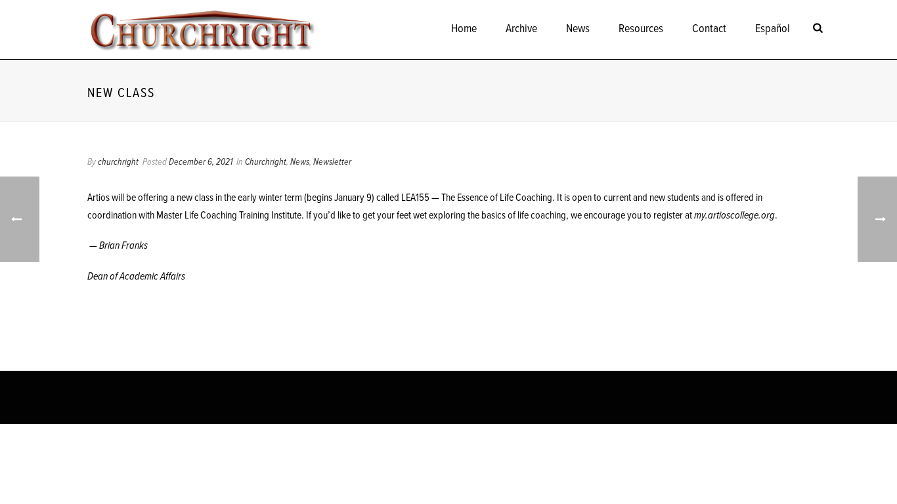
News (578, 29)
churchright (118, 162)
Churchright (265, 162)
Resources (641, 29)
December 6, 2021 (200, 162)
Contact (709, 29)
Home (464, 29)
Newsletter (332, 162)
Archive (521, 29)
